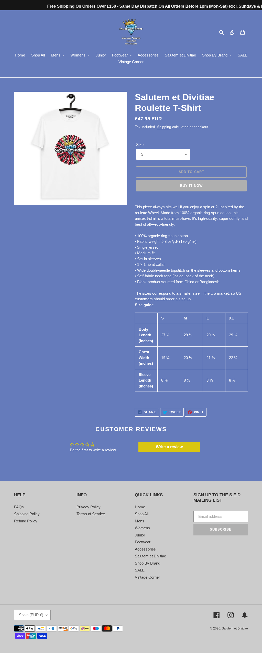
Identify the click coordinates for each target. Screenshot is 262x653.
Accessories (145, 549)
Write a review (169, 447)
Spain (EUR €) (31, 615)
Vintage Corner (147, 577)
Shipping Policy (27, 514)
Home (140, 507)
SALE (140, 570)
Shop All (141, 514)
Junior (140, 535)
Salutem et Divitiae (150, 556)
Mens (139, 521)
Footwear (142, 542)
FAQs (19, 507)
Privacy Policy (89, 507)
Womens (142, 528)
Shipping (164, 127)
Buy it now (191, 186)
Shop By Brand (147, 563)
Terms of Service (91, 514)
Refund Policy (25, 521)
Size (140, 144)
